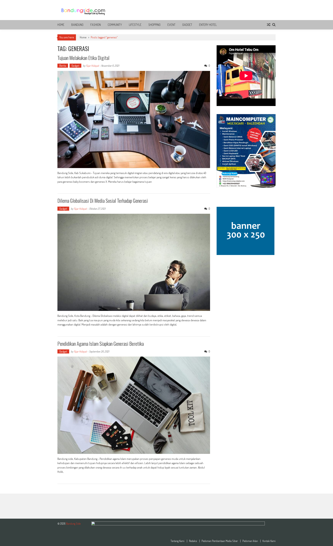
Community (115, 25)
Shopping (154, 25)
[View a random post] (268, 25)
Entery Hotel (208, 25)
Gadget (187, 25)
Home (60, 25)
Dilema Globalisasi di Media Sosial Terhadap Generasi (102, 200)
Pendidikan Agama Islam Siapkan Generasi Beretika (100, 343)
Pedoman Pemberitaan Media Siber (220, 541)
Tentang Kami (177, 541)
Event (171, 25)
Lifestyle (135, 25)
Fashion (95, 25)
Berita (62, 65)
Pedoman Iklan (250, 541)
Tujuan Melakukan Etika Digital (83, 57)
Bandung (77, 25)
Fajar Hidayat (92, 65)
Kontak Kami (269, 541)
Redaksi (193, 541)
